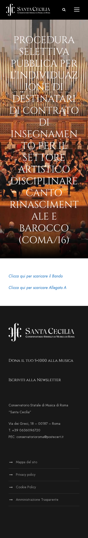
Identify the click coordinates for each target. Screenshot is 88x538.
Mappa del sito (26, 462)
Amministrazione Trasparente (37, 499)
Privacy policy (25, 474)
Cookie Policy (26, 487)
